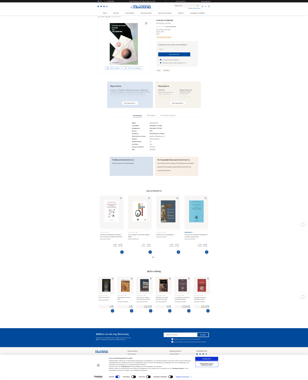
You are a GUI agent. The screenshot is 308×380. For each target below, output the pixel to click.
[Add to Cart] (122, 252)
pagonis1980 (175, 163)
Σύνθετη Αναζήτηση (194, 8)
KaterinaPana (166, 170)
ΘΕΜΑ (102, 17)
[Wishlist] (202, 6)
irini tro (159, 163)
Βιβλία (105, 13)
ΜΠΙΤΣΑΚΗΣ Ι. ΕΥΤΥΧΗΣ (163, 23)
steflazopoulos (182, 163)
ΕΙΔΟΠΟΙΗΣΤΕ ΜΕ (174, 54)
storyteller (160, 170)
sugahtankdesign (129, 163)
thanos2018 (185, 167)
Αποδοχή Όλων (206, 359)
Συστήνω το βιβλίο (114, 68)
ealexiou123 (121, 163)
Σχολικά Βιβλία (129, 13)
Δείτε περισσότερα (130, 103)
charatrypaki (190, 163)
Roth (163, 163)
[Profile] (205, 6)
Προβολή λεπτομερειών (183, 377)
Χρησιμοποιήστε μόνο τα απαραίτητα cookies (207, 364)
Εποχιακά (116, 13)
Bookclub (181, 13)
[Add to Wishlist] (146, 23)
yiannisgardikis (168, 167)
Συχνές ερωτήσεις (174, 354)
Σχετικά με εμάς (132, 354)
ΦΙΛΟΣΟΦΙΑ (107, 17)
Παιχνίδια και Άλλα (146, 13)
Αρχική (99, 17)
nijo (190, 167)
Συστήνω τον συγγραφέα (134, 68)
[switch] (133, 377)
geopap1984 (160, 167)
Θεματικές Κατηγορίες (165, 13)
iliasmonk (115, 163)
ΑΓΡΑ (162, 32)
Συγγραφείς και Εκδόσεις (197, 13)
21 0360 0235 (110, 1)
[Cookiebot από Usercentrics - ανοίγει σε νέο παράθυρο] (98, 377)
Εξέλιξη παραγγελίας (205, 1)
